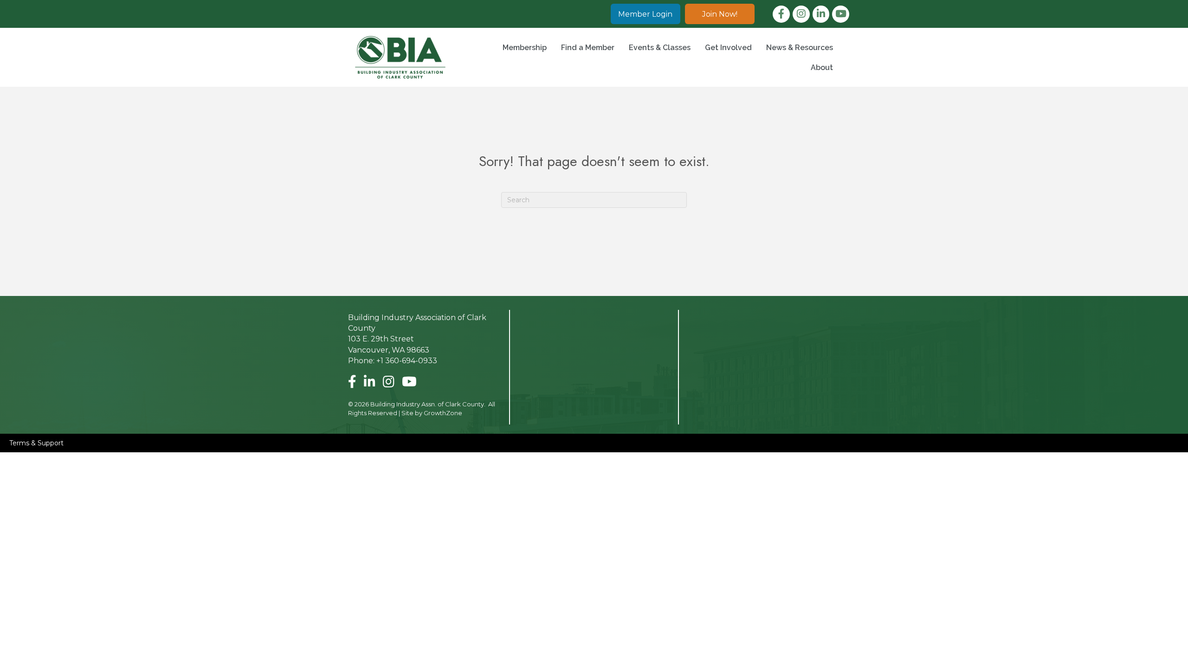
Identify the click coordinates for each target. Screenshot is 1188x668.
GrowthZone (443, 413)
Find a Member (587, 47)
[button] (645, 14)
